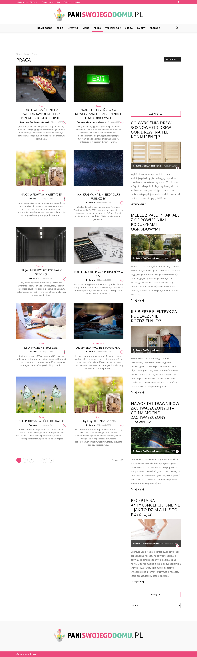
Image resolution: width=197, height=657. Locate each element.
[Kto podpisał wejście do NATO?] (41, 395)
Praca (97, 28)
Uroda (129, 28)
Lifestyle (73, 28)
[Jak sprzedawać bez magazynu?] (98, 321)
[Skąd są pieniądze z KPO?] (98, 395)
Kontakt (77, 2)
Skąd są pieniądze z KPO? (98, 421)
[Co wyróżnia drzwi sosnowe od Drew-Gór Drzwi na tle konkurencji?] (156, 155)
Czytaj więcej (137, 204)
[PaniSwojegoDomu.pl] (98, 14)
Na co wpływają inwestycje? (41, 194)
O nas (58, 2)
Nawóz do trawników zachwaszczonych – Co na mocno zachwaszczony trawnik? (155, 413)
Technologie (113, 28)
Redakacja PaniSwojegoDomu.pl (34, 122)
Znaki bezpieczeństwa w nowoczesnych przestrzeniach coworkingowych (98, 114)
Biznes (41, 190)
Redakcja (33, 198)
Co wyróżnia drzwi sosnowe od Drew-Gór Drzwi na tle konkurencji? (152, 129)
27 (44, 460)
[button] (177, 28)
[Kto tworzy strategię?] (41, 321)
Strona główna (48, 2)
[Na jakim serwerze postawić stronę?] (41, 244)
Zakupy (141, 28)
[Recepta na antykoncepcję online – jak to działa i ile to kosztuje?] (156, 533)
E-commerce (41, 266)
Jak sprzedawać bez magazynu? (99, 347)
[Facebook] (178, 2)
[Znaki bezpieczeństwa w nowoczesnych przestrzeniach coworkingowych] (98, 84)
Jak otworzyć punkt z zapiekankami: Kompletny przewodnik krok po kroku (41, 114)
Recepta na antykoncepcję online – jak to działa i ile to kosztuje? (155, 507)
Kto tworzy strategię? (41, 347)
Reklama (67, 2)
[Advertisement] (98, 42)
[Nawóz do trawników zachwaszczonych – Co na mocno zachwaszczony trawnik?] (156, 440)
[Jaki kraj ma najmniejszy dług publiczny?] (98, 168)
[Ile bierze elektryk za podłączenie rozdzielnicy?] (156, 339)
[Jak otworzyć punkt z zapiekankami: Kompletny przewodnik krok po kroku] (41, 84)
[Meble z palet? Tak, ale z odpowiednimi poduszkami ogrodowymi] (156, 248)
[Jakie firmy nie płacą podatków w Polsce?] (98, 245)
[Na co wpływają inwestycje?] (41, 168)
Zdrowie (155, 28)
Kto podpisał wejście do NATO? (41, 421)
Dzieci (60, 28)
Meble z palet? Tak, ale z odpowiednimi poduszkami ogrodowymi (155, 222)
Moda (86, 28)
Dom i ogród (44, 28)
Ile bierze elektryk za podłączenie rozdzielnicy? (154, 316)
